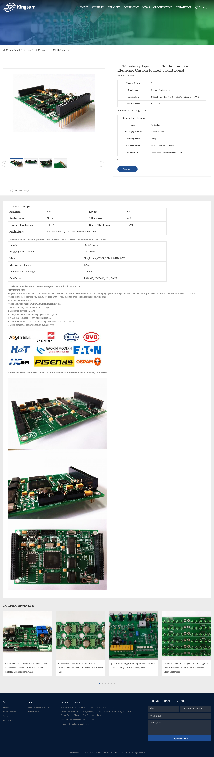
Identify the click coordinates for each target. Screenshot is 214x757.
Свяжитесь (183, 7)
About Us (98, 7)
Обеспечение (162, 7)
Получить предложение (127, 170)
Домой (17, 50)
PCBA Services (41, 50)
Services (114, 7)
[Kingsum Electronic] (30, 7)
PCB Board (8, 720)
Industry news (33, 712)
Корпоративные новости (38, 707)
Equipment (131, 7)
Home (84, 7)
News (146, 7)
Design (6, 707)
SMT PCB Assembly (61, 50)
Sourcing (7, 716)
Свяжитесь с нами (70, 702)
